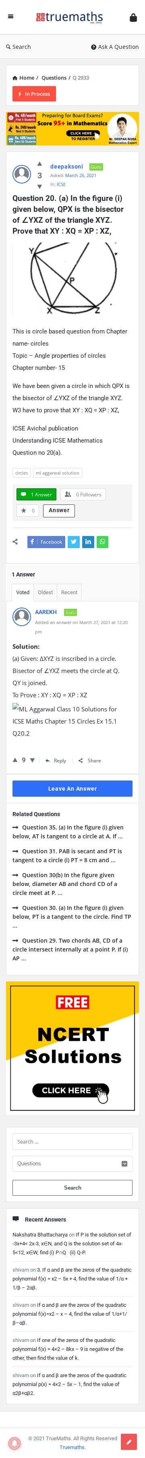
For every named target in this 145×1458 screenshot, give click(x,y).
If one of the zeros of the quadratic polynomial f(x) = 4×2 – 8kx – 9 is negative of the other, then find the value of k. (67, 1349)
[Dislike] (32, 760)
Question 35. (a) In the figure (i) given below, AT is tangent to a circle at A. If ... (68, 831)
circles (21, 473)
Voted (22, 592)
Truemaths (72, 1447)
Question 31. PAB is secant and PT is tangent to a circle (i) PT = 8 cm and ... (67, 855)
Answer (59, 510)
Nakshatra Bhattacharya (40, 1235)
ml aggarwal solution (57, 473)
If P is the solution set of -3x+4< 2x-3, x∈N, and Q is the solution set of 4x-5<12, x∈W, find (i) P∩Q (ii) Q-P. (71, 1243)
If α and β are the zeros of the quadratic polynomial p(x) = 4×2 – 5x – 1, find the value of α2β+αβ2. (69, 1384)
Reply (60, 760)
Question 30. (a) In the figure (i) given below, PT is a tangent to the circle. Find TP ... (71, 916)
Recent (69, 592)
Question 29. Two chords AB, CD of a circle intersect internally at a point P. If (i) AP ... (70, 949)
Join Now (73, 154)
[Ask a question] (129, 1442)
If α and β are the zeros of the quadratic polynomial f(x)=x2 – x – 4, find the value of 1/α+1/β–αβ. (69, 1314)
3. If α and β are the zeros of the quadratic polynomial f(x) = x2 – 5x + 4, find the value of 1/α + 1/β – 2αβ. (72, 1279)
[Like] (15, 759)
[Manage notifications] (14, 1443)
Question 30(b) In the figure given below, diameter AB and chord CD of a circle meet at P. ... (64, 884)
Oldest (45, 592)
